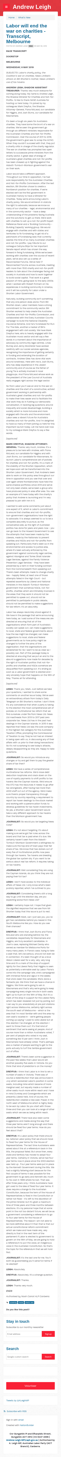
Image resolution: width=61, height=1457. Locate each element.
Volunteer (30, 1385)
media (21, 1302)
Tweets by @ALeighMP (17, 1400)
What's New (24, 17)
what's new (29, 1302)
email (21, 1419)
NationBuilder (27, 1425)
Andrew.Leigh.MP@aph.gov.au (22, 1440)
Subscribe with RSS (17, 1411)
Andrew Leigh (32, 7)
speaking (13, 1302)
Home (11, 17)
